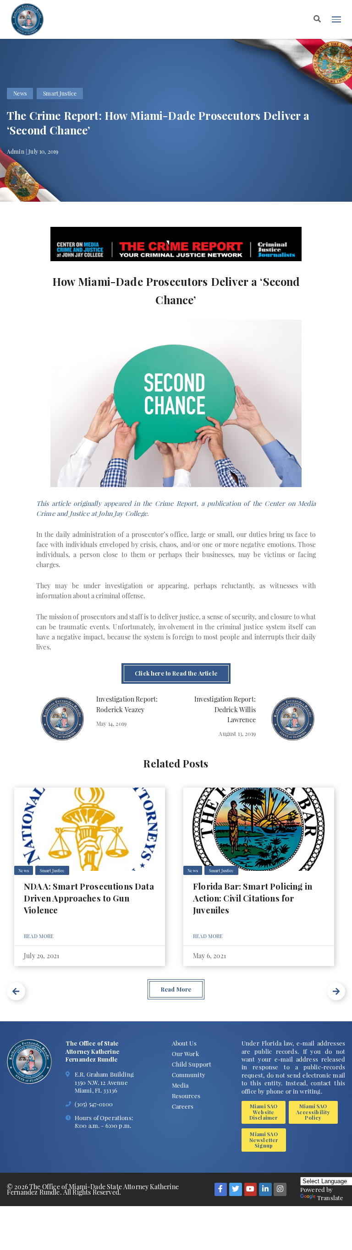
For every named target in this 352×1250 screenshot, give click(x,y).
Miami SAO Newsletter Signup (264, 1140)
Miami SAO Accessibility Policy (313, 1112)
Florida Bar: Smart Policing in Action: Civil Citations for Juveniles (252, 898)
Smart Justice (60, 93)
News (20, 93)
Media (180, 1085)
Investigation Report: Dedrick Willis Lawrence (224, 709)
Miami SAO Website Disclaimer (263, 1112)
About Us (184, 1043)
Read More (39, 936)
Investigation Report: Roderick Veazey (127, 704)
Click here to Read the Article (176, 673)
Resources (186, 1096)
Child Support (192, 1064)
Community (188, 1074)
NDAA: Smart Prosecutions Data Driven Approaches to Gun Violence (89, 898)
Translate (330, 1198)
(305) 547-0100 (94, 1104)
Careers (183, 1106)
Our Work (185, 1053)
